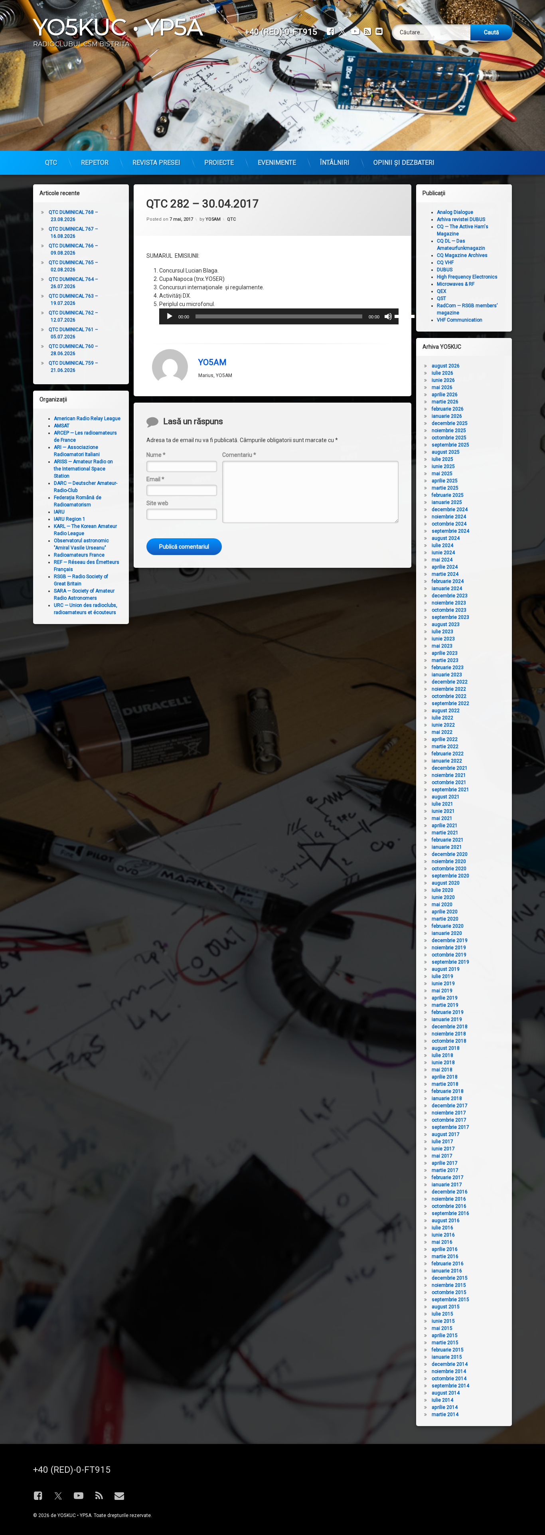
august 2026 (446, 366)
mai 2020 (442, 904)
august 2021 (446, 797)
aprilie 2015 (445, 1335)
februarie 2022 (448, 754)
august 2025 (446, 452)
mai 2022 (442, 732)
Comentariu (239, 455)
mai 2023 (442, 646)
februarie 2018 (448, 1091)
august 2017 (446, 1134)
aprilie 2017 (445, 1163)
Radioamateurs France (79, 555)
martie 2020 (445, 919)
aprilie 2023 (445, 653)
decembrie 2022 (450, 682)
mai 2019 (442, 991)
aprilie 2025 (445, 481)
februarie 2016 (448, 1263)
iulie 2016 (442, 1228)
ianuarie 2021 (447, 847)
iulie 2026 (442, 373)
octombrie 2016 (449, 1206)
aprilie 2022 (445, 739)
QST (441, 298)
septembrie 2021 (450, 789)
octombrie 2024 (449, 524)
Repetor (95, 162)
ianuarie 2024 (447, 588)
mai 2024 (442, 560)
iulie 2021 (442, 804)
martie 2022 (445, 746)
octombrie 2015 (449, 1292)
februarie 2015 (448, 1350)
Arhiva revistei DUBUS (461, 219)
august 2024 (446, 538)
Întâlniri (335, 162)
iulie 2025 (442, 459)
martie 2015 (445, 1342)
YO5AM (213, 219)
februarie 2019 (448, 1012)
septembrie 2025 (450, 445)
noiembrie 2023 (449, 603)
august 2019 (446, 969)
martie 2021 (445, 833)
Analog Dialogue (455, 212)
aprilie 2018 (445, 1077)
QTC (51, 162)
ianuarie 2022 (447, 761)
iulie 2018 (442, 1055)
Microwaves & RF (455, 284)
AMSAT (61, 426)
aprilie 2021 (445, 825)
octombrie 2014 (449, 1378)
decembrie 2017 (450, 1105)
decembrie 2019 (450, 940)
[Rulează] (170, 316)
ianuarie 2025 (447, 502)
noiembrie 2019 (449, 947)
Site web (157, 503)
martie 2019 (445, 1005)
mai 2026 (442, 387)
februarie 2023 (448, 667)
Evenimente (277, 162)
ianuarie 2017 (447, 1184)
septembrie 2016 (450, 1213)
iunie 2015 (443, 1321)
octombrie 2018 (449, 1041)
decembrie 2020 (450, 854)
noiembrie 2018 (449, 1034)
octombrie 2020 (449, 868)
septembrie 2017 (450, 1127)
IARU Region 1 (69, 519)
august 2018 (446, 1048)
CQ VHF (445, 262)
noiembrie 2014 (449, 1371)
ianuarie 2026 (447, 416)
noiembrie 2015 (449, 1285)
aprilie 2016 (445, 1249)
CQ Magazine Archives (462, 255)
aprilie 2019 (445, 998)
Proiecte (219, 162)
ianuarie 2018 (447, 1098)
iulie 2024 (442, 545)
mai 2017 (442, 1156)
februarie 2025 (448, 495)
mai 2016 (442, 1242)
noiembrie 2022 (449, 689)
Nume (156, 455)
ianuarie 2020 (447, 933)
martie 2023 (445, 660)
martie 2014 (445, 1414)
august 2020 (446, 883)
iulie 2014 (442, 1400)
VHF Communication (459, 320)
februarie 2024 (448, 581)
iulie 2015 (442, 1314)
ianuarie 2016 (447, 1271)
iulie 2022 (442, 718)
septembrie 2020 (450, 876)
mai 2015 (442, 1328)
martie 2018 (445, 1084)
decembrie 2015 (450, 1278)
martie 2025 (445, 488)
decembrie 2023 (450, 596)
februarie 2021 (448, 840)
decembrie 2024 (450, 509)
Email (155, 479)
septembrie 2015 (450, 1299)
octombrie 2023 (449, 610)
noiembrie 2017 (449, 1113)
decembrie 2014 (450, 1364)
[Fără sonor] (388, 316)
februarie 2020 (448, 926)
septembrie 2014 (450, 1386)
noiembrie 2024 (449, 517)
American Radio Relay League (87, 418)
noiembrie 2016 (449, 1199)
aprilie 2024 (445, 567)
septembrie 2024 (450, 531)
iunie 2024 (443, 552)
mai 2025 (442, 473)
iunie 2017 (443, 1149)
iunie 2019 (443, 983)
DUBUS (444, 270)
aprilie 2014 (445, 1407)
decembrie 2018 (450, 1026)
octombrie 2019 (449, 955)
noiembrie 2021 (449, 775)
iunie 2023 (443, 639)
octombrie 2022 (449, 696)
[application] (279, 316)
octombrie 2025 (449, 438)
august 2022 (446, 710)
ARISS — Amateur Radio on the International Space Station (83, 469)
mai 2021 (442, 818)
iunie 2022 (443, 725)
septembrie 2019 (450, 962)
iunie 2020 (443, 897)
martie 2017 (445, 1170)
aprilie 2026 (445, 394)
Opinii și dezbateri (403, 162)
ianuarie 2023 (447, 675)
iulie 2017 (442, 1141)
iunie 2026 (443, 380)
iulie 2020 (442, 890)
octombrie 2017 (449, 1120)
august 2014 (446, 1393)
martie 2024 (445, 574)
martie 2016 (445, 1256)
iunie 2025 (443, 466)
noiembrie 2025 (449, 430)
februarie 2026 (448, 409)
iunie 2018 (443, 1062)
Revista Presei (156, 162)
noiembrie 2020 (449, 861)
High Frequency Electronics (467, 277)
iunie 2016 (443, 1235)
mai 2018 (442, 1070)
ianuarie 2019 (447, 1019)
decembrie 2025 (450, 423)
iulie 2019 (442, 976)
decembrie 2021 (450, 768)
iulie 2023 (442, 631)
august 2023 (446, 624)
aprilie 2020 (445, 912)
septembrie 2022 (450, 703)
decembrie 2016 (450, 1192)
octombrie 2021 (449, 782)
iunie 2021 (443, 811)
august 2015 (446, 1307)
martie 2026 (445, 402)
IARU (59, 512)
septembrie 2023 (450, 617)
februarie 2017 (448, 1177)
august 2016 (446, 1220)
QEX (441, 291)
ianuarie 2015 (447, 1357)
